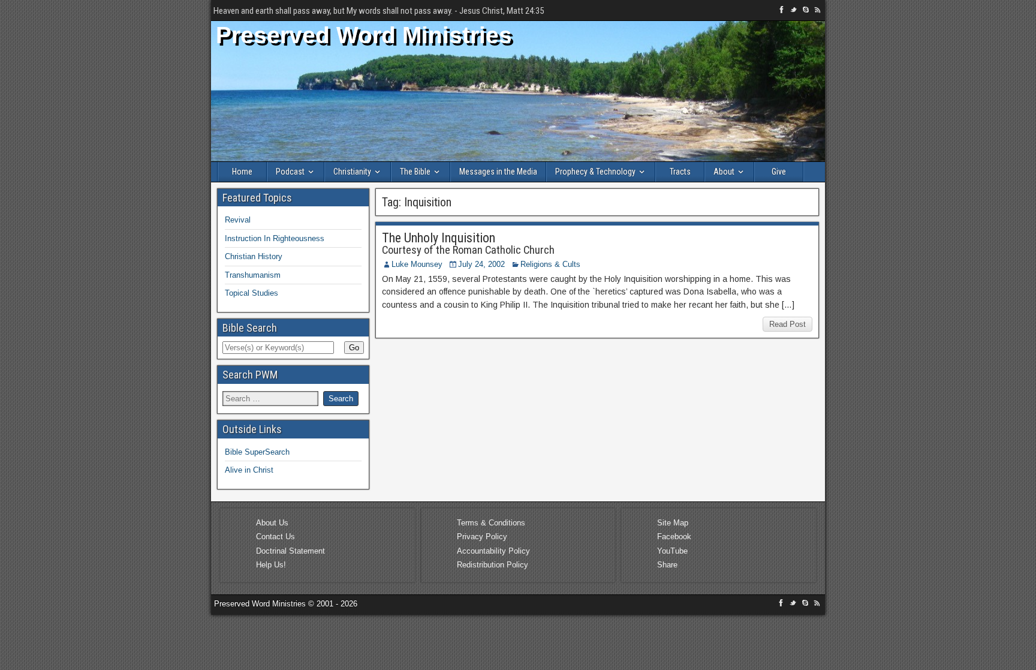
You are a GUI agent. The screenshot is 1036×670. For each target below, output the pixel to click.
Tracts (680, 171)
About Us (272, 522)
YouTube (672, 550)
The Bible (415, 171)
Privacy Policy (482, 536)
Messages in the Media (498, 171)
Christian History (253, 256)
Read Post (787, 324)
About (723, 171)
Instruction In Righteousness (274, 238)
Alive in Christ (249, 469)
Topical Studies (251, 293)
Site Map (672, 522)
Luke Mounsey (416, 264)
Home (242, 171)
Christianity (352, 171)
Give (779, 171)
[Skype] (807, 11)
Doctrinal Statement (290, 550)
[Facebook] (783, 11)
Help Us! (271, 564)
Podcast (290, 171)
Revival (238, 219)
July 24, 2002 (481, 264)
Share (667, 564)
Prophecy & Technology (595, 171)
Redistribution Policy (492, 564)
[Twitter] (795, 11)
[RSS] (818, 11)
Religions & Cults (550, 264)
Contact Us (275, 536)
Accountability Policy (493, 550)
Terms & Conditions (491, 522)
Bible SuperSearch (257, 451)
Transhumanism (253, 275)
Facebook (674, 536)
